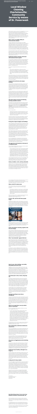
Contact (32, 1)
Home (29, 1)
